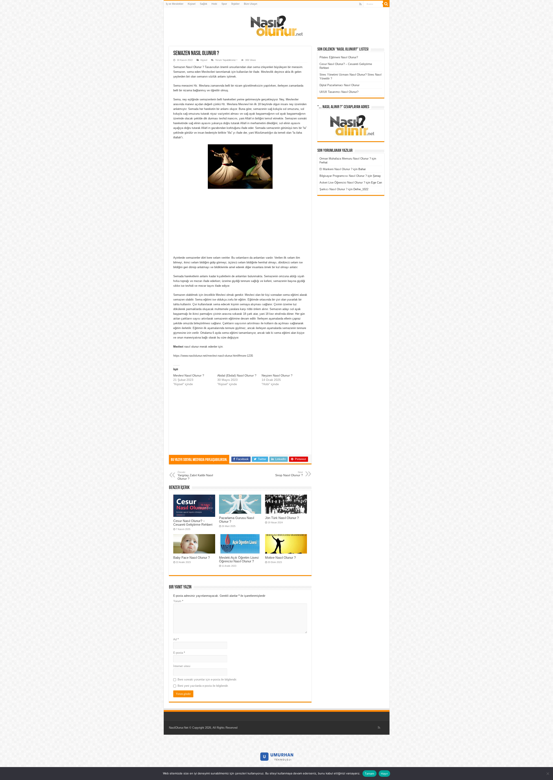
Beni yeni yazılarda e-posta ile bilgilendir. (203, 685)
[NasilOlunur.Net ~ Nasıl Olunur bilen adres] (276, 25)
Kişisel (191, 3)
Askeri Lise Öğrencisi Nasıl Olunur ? (342, 182)
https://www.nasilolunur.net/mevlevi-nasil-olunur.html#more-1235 (213, 355)
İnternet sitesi (181, 666)
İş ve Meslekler (174, 3)
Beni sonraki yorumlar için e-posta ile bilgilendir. (207, 679)
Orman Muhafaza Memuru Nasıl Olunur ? (345, 158)
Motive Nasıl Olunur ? (280, 557)
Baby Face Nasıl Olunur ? (191, 557)
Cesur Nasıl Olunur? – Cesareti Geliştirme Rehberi (192, 522)
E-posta (179, 652)
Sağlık (203, 3)
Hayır (384, 773)
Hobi (214, 3)
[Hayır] (547, 773)
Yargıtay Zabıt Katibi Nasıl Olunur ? (195, 475)
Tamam (369, 773)
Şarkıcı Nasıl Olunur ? (333, 189)
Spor (224, 3)
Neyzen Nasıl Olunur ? (277, 375)
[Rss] (360, 4)
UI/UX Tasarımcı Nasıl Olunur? (338, 91)
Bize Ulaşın (250, 3)
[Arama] (386, 4)
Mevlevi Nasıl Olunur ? (188, 375)
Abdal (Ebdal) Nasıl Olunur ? (236, 375)
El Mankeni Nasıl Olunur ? (335, 169)
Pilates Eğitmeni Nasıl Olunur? (338, 57)
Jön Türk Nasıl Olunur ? (282, 518)
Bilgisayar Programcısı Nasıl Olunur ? (343, 175)
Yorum (178, 601)
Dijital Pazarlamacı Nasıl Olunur (339, 85)
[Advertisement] (240, 223)
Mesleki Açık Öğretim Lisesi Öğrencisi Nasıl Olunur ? (239, 559)
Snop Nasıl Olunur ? (289, 474)
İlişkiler (235, 3)
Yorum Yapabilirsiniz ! (226, 60)
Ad (176, 639)
